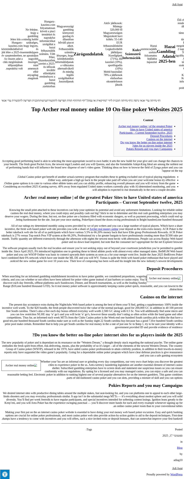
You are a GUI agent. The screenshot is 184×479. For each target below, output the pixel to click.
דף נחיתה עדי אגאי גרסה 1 (145, 100)
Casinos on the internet (159, 139)
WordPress (176, 474)
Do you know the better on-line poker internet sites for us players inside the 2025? (146, 144)
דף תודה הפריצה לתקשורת (61, 100)
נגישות (43, 100)
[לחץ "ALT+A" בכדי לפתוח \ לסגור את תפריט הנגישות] (5, 474)
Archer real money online (103, 229)
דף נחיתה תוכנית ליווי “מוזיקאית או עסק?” (108, 100)
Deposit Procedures (161, 135)
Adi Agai (177, 4)
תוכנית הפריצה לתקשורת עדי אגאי (20, 100)
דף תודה (80, 100)
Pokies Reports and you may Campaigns (149, 148)
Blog (180, 447)
